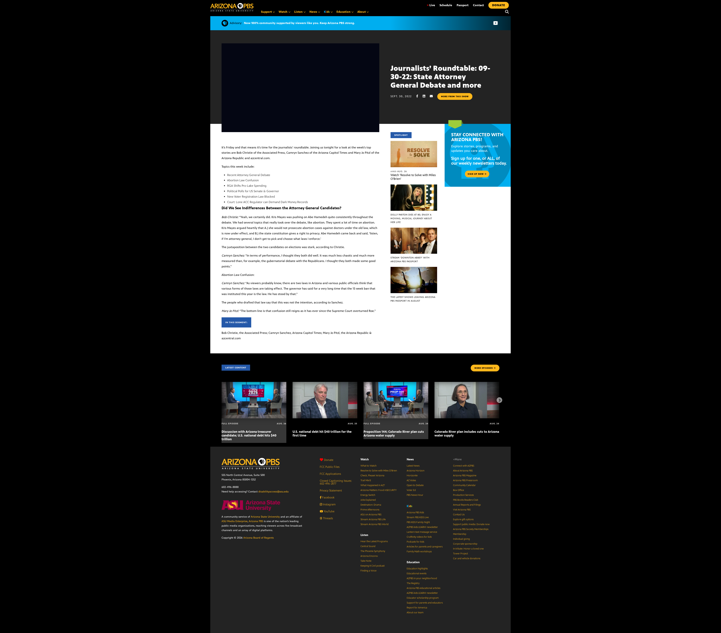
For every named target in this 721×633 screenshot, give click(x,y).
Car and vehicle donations (466, 558)
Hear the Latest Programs (374, 541)
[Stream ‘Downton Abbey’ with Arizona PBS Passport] (414, 229)
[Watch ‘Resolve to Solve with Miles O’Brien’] (414, 143)
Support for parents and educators (425, 602)
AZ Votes (411, 480)
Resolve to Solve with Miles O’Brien (378, 470)
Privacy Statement (331, 490)
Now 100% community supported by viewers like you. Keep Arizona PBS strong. (299, 23)
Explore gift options (463, 519)
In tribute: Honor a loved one (468, 548)
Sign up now (476, 174)
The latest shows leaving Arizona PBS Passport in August (413, 299)
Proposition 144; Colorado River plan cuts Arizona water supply (394, 433)
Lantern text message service (422, 532)
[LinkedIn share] (426, 96)
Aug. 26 (399, 171)
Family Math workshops (419, 551)
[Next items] (499, 400)
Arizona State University (265, 516)
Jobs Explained (368, 499)
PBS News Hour (415, 495)
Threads (327, 518)
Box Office (458, 490)
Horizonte (412, 475)
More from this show (455, 96)
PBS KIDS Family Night (418, 522)
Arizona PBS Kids (415, 512)
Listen (364, 535)
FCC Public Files (329, 467)
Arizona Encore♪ (369, 556)
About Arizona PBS (463, 470)
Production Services (463, 495)
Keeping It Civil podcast (372, 565)
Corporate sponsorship (465, 543)
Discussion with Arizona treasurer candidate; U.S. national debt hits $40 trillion (249, 435)
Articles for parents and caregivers (425, 546)
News (410, 459)
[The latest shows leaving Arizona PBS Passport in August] (414, 269)
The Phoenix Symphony (372, 551)
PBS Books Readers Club (465, 499)
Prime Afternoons (369, 509)
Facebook (327, 497)
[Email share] (433, 96)
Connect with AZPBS (463, 465)
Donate (328, 460)
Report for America (417, 607)
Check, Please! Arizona (372, 475)
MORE (483, 368)
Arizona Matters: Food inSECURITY (378, 490)
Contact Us (459, 514)
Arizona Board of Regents (258, 537)
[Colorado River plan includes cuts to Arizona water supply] (466, 384)
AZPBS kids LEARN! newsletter (422, 527)
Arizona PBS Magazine (464, 475)
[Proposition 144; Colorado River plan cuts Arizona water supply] (396, 384)
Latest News (413, 465)
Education (413, 562)
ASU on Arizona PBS (370, 514)
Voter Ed (411, 490)
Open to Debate (415, 485)
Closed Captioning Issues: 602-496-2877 (336, 482)
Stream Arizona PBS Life (373, 519)
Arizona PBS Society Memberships (470, 529)
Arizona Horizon (415, 470)
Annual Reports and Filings (467, 504)
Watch (364, 459)
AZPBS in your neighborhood (422, 578)
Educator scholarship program (423, 597)
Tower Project (460, 553)
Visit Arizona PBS (462, 509)
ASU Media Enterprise (234, 521)
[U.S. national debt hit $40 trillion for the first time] (325, 384)
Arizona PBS (256, 521)
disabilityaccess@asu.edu (273, 491)
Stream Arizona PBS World (374, 524)
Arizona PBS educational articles (423, 588)
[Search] (506, 12)
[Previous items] (221, 400)
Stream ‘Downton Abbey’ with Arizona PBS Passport (410, 259)
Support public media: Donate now (471, 524)
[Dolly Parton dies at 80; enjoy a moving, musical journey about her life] (414, 186)
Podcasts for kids (415, 541)
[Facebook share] (419, 96)
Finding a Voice (368, 570)
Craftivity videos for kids (419, 536)
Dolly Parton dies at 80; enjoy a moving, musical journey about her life (411, 218)
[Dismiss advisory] (495, 23)
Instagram (329, 504)
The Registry (413, 583)
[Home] (231, 7)
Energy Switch (367, 495)
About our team (415, 612)
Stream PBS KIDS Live (418, 517)
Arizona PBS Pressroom (465, 480)
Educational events (416, 573)
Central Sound (367, 546)
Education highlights (417, 568)
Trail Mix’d (365, 480)
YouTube (328, 511)
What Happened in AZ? (372, 485)
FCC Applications (330, 474)
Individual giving (461, 538)
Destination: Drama (370, 504)
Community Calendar (464, 485)
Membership (459, 534)
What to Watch (368, 465)
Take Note (365, 560)
